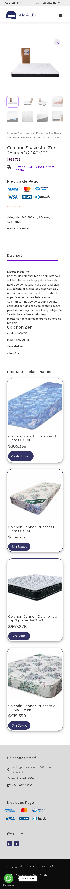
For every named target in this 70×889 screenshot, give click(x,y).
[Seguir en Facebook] (16, 843)
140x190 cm (55, 133)
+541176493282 (50, 3)
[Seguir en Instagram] (9, 843)
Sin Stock (19, 547)
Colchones (23, 133)
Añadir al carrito (21, 456)
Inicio (10, 133)
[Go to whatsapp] (8, 878)
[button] (57, 42)
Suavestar (22, 228)
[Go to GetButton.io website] (8, 885)
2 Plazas (38, 133)
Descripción (15, 255)
